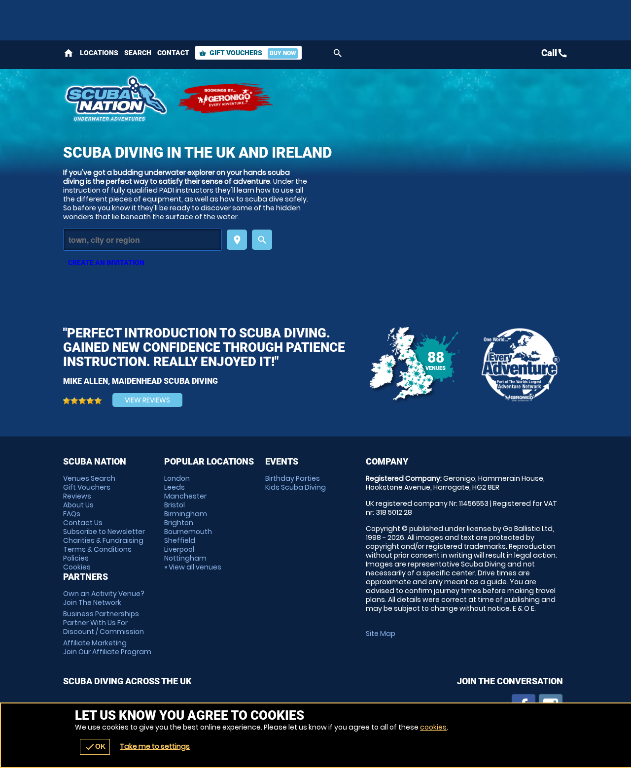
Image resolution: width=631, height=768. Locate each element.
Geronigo (225, 98)
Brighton (178, 523)
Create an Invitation (106, 263)
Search (137, 53)
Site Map (380, 633)
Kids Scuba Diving (295, 487)
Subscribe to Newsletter (104, 531)
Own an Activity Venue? (103, 598)
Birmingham (185, 514)
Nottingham (185, 558)
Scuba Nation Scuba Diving (115, 98)
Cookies (77, 567)
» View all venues (192, 567)
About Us (78, 505)
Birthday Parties (292, 478)
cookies (433, 727)
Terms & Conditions (97, 549)
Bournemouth (188, 531)
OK (94, 746)
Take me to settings (155, 746)
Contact (173, 53)
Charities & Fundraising (103, 540)
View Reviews (147, 400)
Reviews (77, 496)
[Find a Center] (142, 240)
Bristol (174, 505)
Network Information (520, 364)
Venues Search (89, 478)
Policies (76, 558)
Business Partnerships (103, 622)
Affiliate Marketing (107, 647)
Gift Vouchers (247, 53)
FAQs (71, 514)
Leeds (174, 487)
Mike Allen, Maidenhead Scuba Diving (140, 381)
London (177, 478)
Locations (99, 53)
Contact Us (83, 523)
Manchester (185, 496)
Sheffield (179, 540)
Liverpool (179, 549)
